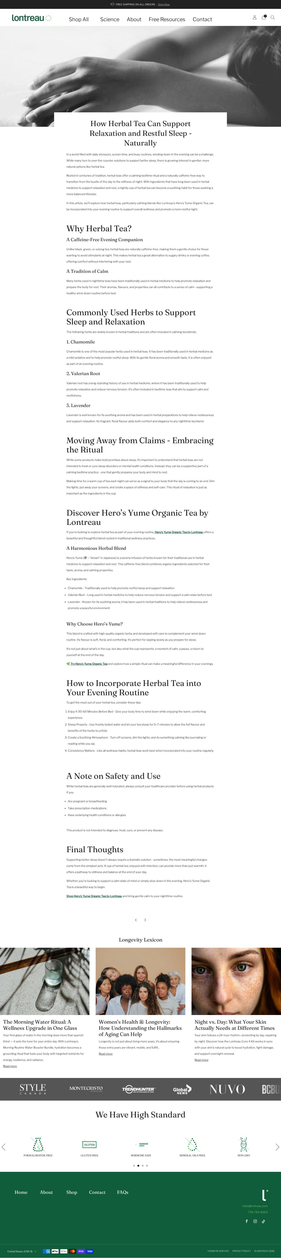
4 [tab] (147, 1166)
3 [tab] (143, 1166)
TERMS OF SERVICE (218, 1251)
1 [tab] (134, 1166)
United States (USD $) (20, 1251)
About (134, 19)
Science (109, 19)
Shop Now (164, 4)
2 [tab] (138, 1166)
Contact (202, 19)
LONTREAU (263, 1251)
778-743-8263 (258, 1212)
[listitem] (140, 4)
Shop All (79, 19)
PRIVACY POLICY (241, 1251)
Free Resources (167, 19)
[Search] (273, 17)
